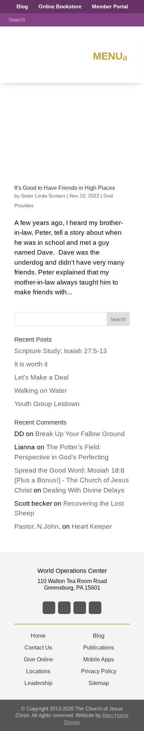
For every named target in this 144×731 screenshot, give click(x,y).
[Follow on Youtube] (95, 607)
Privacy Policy (98, 671)
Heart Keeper (92, 526)
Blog (22, 6)
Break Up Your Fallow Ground (80, 433)
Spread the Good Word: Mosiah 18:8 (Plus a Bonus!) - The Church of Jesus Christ (71, 480)
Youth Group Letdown (47, 403)
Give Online (38, 659)
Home (38, 636)
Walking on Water (40, 390)
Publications (98, 648)
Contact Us (38, 648)
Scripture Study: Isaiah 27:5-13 (60, 351)
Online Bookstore (59, 6)
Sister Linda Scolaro (43, 196)
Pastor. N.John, (37, 526)
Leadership (38, 683)
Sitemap (98, 683)
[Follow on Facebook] (49, 607)
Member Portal (110, 6)
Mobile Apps (98, 659)
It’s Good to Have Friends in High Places (64, 188)
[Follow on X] (64, 607)
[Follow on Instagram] (79, 607)
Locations (38, 671)
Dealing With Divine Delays (83, 490)
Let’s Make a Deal (41, 377)
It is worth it (31, 364)
